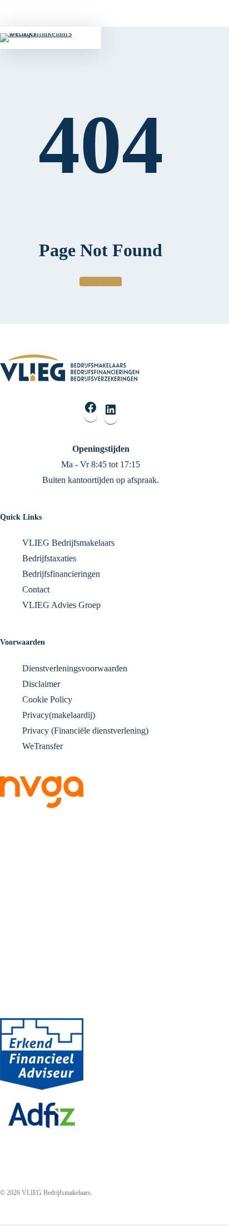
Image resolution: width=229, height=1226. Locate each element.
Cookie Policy (47, 699)
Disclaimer (41, 684)
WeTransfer (42, 746)
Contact (35, 589)
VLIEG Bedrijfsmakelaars (68, 542)
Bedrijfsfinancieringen (61, 574)
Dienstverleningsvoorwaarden (74, 668)
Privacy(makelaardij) (58, 715)
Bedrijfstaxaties (49, 558)
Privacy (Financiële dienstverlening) (85, 730)
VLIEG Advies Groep (61, 605)
